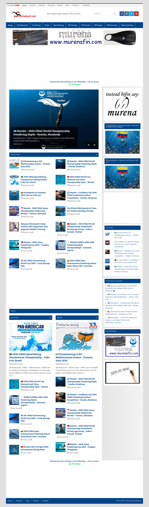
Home (24, 5)
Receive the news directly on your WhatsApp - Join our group (74, 82)
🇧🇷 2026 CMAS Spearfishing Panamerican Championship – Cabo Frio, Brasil (34, 179)
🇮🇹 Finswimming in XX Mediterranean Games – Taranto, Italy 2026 (36, 164)
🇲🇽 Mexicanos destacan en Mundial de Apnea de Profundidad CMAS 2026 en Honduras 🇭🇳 (121, 288)
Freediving (36, 25)
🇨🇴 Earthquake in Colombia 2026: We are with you (33, 193)
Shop (67, 5)
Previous (88, 144)
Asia (27, 501)
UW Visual (85, 25)
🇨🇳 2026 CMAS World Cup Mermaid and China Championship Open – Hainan (80, 179)
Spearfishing (59, 25)
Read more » (18, 144)
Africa (10, 501)
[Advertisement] (74, 62)
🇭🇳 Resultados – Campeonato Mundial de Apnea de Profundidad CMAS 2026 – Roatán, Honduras (122, 305)
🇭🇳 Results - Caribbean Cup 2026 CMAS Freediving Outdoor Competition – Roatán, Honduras (126, 253)
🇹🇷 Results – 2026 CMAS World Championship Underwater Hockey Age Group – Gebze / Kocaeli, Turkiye (81, 227)
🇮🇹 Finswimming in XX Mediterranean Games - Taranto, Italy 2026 (126, 235)
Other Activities (127, 25)
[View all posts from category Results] (96, 318)
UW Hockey (72, 25)
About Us (32, 5)
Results (60, 5)
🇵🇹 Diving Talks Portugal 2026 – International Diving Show (35, 448)
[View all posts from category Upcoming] (50, 318)
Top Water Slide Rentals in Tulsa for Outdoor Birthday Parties (82, 209)
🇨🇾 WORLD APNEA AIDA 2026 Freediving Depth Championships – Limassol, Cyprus (80, 246)
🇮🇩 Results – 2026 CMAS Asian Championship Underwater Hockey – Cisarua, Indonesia (34, 211)
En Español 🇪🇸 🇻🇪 (13, 5)
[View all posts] (96, 155)
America (19, 501)
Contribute (85, 5)
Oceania (45, 501)
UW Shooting (111, 25)
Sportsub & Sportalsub (133, 500)
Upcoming (51, 5)
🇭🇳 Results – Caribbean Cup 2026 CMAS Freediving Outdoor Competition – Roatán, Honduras (82, 195)
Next (94, 144)
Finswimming (22, 25)
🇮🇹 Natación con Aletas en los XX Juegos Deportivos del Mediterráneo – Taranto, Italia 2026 (122, 296)
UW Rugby (98, 25)
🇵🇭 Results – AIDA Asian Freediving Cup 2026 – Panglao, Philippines (35, 245)
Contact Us (75, 5)
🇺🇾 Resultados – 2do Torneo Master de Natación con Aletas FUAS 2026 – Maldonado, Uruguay (121, 320)
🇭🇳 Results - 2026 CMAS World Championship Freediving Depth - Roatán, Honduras (127, 269)
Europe (35, 501)
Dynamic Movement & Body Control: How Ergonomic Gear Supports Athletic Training (34, 226)
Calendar (42, 5)
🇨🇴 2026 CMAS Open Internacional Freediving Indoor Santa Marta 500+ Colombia (81, 263)
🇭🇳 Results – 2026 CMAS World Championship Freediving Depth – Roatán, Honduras (41, 132)
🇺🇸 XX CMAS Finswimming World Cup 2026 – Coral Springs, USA (35, 263)
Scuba (47, 25)
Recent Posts (15, 154)
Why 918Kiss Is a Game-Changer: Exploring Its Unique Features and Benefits (126, 244)
